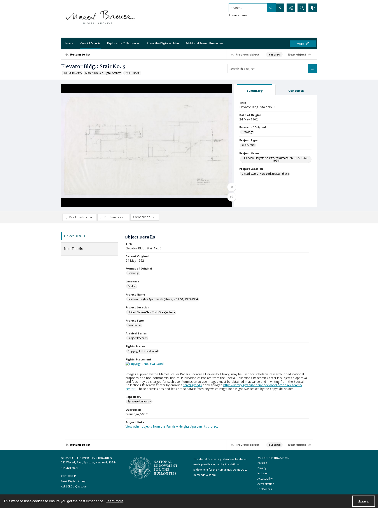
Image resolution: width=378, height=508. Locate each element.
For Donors (264, 489)
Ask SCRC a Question (74, 486)
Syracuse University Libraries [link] (86, 458)
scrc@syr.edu (192, 385)
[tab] (254, 89)
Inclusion (262, 473)
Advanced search (239, 15)
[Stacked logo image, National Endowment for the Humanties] (154, 467)
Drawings (247, 132)
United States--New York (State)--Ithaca (265, 174)
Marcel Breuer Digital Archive (103, 73)
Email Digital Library (73, 481)
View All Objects (90, 43)
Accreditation (265, 484)
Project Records (137, 338)
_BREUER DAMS (72, 73)
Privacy (261, 468)
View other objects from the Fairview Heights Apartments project (172, 426)
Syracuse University (140, 401)
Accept (363, 501)
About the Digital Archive (163, 43)
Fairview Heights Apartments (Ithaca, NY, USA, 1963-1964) (276, 159)
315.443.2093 (69, 468)
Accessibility (265, 478)
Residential (248, 145)
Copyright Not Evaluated (143, 351)
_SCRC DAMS (132, 73)
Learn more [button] (114, 501)
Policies (262, 463)
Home (69, 43)
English (132, 286)
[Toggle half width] (231, 197)
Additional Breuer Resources (205, 43)
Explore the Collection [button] (121, 43)
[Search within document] (312, 68)
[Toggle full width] (231, 187)
